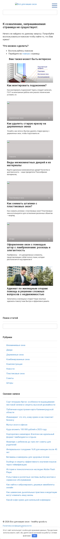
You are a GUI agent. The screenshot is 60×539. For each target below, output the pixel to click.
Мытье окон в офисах (16, 424)
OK (34, 536)
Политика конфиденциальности (17, 526)
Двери (9, 350)
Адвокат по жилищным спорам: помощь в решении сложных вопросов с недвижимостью (27, 291)
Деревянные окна (15, 354)
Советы (10, 378)
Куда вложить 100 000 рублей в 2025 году (26, 429)
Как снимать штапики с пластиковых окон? (22, 205)
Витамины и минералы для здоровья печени (27, 457)
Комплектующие (14, 364)
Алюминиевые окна (15, 345)
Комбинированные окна (18, 359)
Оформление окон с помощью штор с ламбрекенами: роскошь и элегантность (28, 247)
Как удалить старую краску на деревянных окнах (26, 125)
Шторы (9, 383)
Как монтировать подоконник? (26, 85)
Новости (10, 369)
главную (26, 53)
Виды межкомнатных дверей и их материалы (29, 164)
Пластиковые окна (15, 373)
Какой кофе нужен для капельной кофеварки (28, 500)
